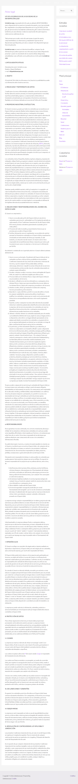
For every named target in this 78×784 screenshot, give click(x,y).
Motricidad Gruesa (64, 64)
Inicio (41, 3)
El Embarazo (64, 88)
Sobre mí (56, 3)
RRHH (41, 144)
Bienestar (63, 119)
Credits (14, 779)
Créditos (72, 776)
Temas (47, 3)
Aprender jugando (66, 106)
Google (39, 654)
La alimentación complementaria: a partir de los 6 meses (66, 49)
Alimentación (64, 91)
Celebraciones (65, 125)
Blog (63, 3)
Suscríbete (71, 3)
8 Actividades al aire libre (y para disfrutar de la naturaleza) (66, 40)
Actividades (65, 110)
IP (25, 654)
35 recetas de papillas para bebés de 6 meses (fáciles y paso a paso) (65, 58)
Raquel (61, 161)
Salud (62, 122)
